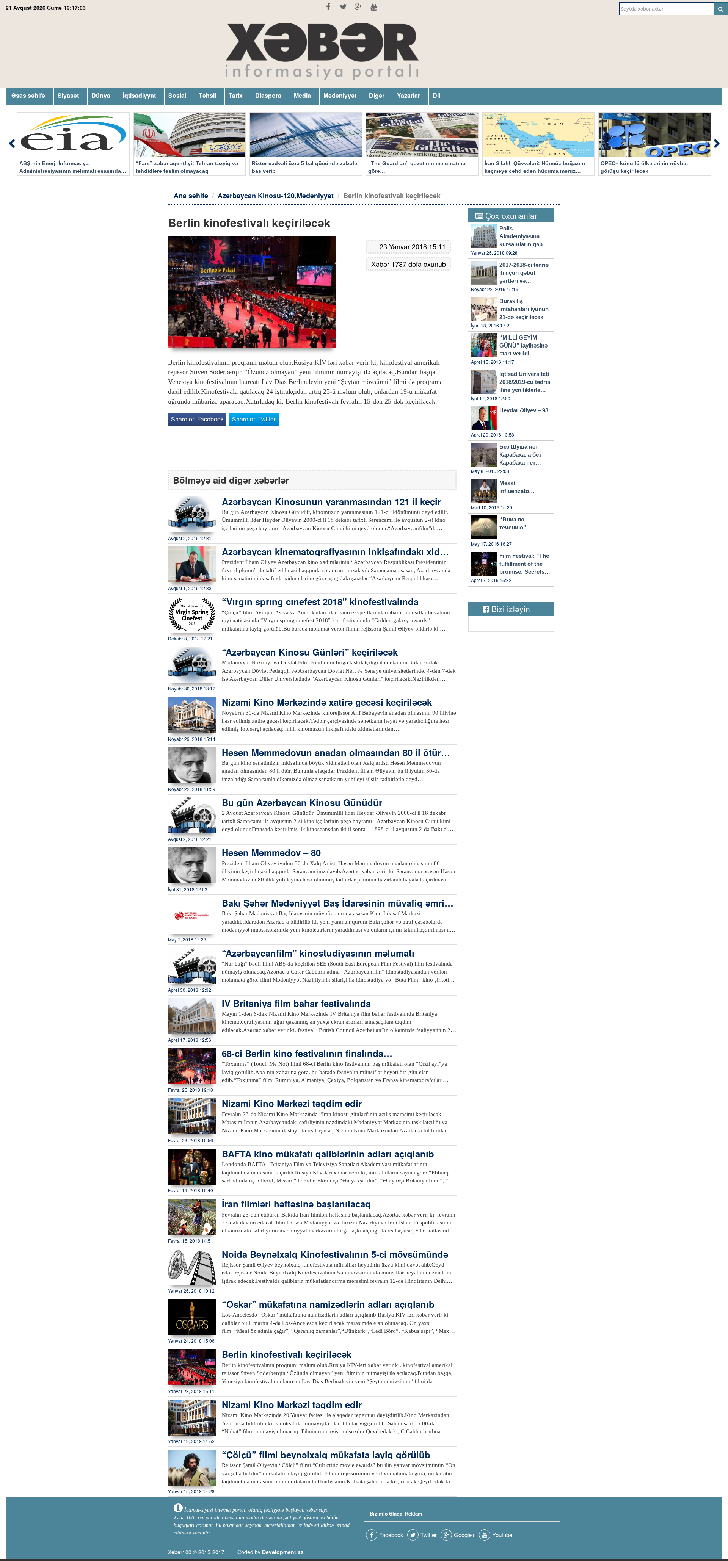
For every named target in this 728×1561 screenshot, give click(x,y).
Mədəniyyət (339, 95)
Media (302, 95)
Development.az (282, 1552)
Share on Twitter (254, 419)
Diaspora (268, 95)
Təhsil (207, 95)
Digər (376, 95)
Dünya (100, 95)
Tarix (236, 95)
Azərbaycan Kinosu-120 (256, 195)
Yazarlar (408, 95)
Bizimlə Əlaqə (386, 1513)
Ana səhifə (191, 195)
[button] (11, 144)
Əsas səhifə (28, 95)
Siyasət (68, 95)
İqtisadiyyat (139, 95)
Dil (436, 95)
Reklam (413, 1513)
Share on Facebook (197, 419)
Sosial (177, 95)
